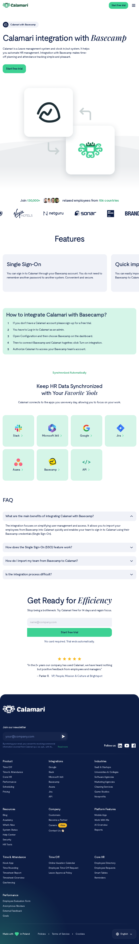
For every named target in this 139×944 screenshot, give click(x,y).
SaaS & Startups (102, 767)
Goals (6, 915)
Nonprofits (100, 796)
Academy (8, 820)
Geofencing (9, 882)
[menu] (133, 5)
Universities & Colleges (106, 772)
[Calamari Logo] (15, 5)
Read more (63, 747)
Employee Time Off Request (63, 867)
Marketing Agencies (104, 781)
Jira (50, 791)
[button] (69, 516)
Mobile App (100, 815)
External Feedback (12, 910)
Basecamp (54, 781)
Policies (42, 933)
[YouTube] (127, 745)
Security (7, 839)
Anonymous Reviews (14, 906)
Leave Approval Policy (60, 872)
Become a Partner (58, 820)
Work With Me (101, 820)
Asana (52, 786)
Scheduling (8, 786)
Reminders (99, 877)
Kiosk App (8, 863)
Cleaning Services (103, 786)
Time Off (7, 767)
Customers (54, 815)
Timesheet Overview (13, 877)
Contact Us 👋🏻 (56, 830)
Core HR (7, 777)
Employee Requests (104, 867)
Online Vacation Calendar (62, 863)
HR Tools (7, 844)
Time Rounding (10, 867)
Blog (5, 815)
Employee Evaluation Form (16, 901)
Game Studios (101, 791)
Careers (53, 825)
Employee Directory (104, 863)
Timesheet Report (12, 872)
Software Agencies (104, 777)
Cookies (80, 933)
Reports (98, 829)
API (50, 796)
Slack (51, 772)
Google (52, 767)
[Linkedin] (120, 745)
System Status (10, 829)
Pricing (6, 791)
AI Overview (100, 824)
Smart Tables (100, 872)
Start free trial (118, 5)
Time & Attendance (13, 772)
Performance (9, 781)
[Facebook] (133, 745)
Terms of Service (61, 933)
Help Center (9, 834)
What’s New (9, 824)
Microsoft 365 (56, 777)
